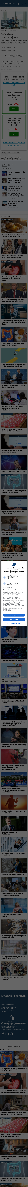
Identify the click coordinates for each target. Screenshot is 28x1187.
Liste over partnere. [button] (17, 598)
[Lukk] (24, 562)
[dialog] (14, 593)
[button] (14, 587)
